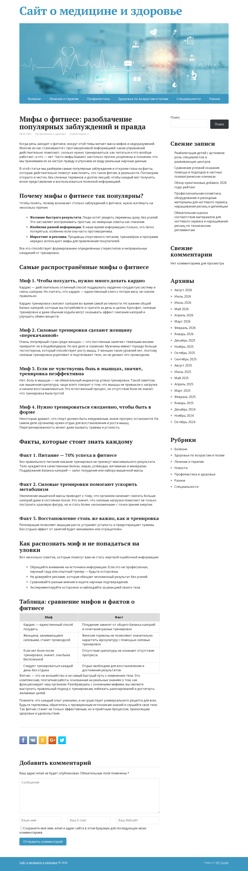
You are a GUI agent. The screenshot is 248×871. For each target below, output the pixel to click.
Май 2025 (181, 378)
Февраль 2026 (185, 328)
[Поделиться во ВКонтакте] (33, 740)
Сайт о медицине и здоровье (100, 10)
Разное (214, 99)
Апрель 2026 (183, 315)
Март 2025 (182, 390)
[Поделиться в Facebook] (23, 740)
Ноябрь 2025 (184, 346)
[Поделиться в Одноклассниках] (42, 740)
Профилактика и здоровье (50, 134)
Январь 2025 (184, 403)
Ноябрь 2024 (184, 415)
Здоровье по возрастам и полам (143, 99)
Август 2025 (183, 365)
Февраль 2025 (185, 397)
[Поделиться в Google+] (52, 740)
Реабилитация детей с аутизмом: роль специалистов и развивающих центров (199, 157)
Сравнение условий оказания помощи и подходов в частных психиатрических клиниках (198, 172)
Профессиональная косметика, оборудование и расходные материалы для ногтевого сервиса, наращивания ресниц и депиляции (201, 199)
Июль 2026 (182, 296)
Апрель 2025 (183, 384)
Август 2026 (183, 290)
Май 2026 (181, 309)
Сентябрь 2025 (185, 359)
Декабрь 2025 (184, 340)
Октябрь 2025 (184, 353)
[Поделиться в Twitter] (62, 740)
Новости (181, 468)
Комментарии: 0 (79, 134)
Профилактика (98, 99)
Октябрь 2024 (184, 422)
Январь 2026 (184, 334)
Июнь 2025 (182, 372)
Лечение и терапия (63, 99)
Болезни (34, 99)
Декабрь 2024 (184, 409)
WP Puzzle (222, 862)
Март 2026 (182, 321)
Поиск (175, 117)
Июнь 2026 (182, 302)
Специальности (189, 99)
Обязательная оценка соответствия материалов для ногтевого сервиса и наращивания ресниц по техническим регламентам (201, 221)
